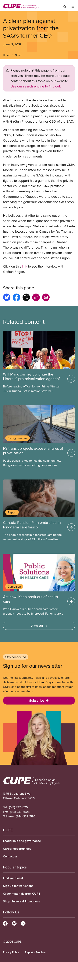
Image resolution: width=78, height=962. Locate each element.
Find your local (13, 878)
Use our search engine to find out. (35, 86)
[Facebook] (5, 923)
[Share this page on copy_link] (36, 298)
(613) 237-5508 (20, 812)
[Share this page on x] (26, 298)
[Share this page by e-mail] (46, 298)
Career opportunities (17, 848)
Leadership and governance (22, 841)
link (24, 266)
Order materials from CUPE (21, 893)
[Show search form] (64, 6)
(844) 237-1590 (25, 816)
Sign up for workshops (18, 886)
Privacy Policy (11, 952)
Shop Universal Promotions (21, 901)
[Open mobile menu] (73, 6)
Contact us (10, 856)
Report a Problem (35, 952)
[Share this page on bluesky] (6, 298)
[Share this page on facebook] (16, 298)
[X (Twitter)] (23, 923)
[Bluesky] (14, 923)
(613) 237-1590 (18, 807)
